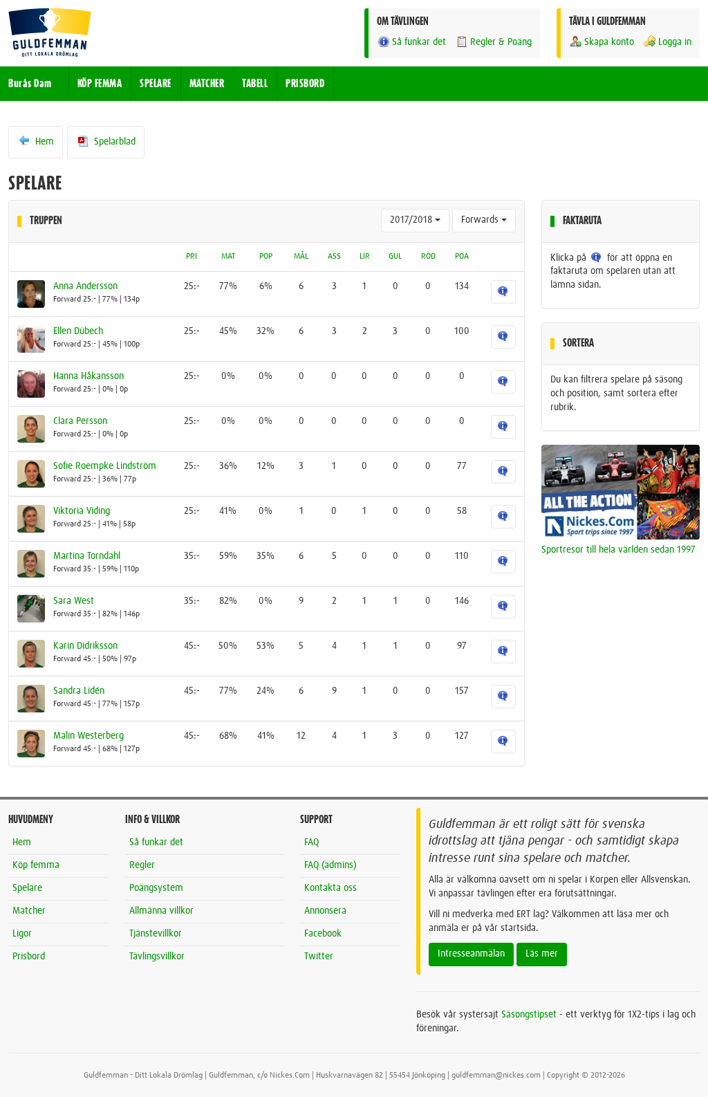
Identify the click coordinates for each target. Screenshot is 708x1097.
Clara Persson (80, 421)
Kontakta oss (330, 888)
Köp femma (35, 865)
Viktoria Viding (81, 511)
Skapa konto (609, 42)
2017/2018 (412, 220)
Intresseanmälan (471, 954)
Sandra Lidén (78, 691)
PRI (191, 256)
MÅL (301, 256)
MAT (228, 256)
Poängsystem (156, 888)
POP (265, 256)
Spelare (27, 888)
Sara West (73, 601)
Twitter (318, 956)
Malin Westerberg (88, 736)
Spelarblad (113, 142)
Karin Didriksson (85, 646)
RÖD (428, 256)
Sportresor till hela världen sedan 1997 (618, 550)
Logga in (674, 42)
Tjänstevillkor (155, 934)
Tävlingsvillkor (157, 956)
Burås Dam (30, 84)
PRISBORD (305, 84)
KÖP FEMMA (99, 84)
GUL (395, 256)
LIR (365, 256)
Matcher (29, 911)
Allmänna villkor (161, 911)
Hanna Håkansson (88, 376)
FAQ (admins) (330, 865)
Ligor (22, 934)
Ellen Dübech (78, 331)
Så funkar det (419, 42)
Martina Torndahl (86, 556)
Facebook (323, 934)
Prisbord (28, 956)
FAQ (311, 842)
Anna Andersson (85, 286)
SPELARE (155, 84)
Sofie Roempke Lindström (104, 466)
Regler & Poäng (501, 42)
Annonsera (325, 911)
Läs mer (541, 954)
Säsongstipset (529, 1015)
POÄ (462, 256)
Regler (142, 865)
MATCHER (207, 84)
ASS (334, 256)
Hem (43, 142)
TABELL (255, 84)
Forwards (481, 220)
